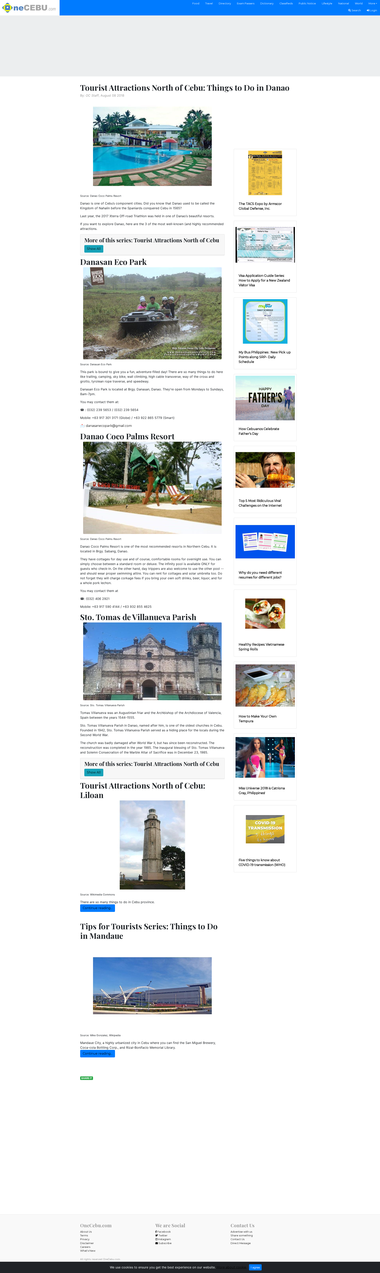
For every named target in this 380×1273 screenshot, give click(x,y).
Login (373, 10)
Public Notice (307, 3)
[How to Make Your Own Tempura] (265, 685)
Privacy (84, 1239)
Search (356, 10)
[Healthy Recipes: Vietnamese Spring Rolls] (265, 613)
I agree (255, 1267)
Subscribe (165, 1243)
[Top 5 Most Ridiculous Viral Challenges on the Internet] (265, 470)
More (372, 3)
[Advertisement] (190, 45)
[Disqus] (152, 1161)
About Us (86, 1231)
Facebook (164, 1231)
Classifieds (286, 3)
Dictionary (267, 3)
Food (195, 3)
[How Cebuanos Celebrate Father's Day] (265, 398)
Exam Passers (245, 3)
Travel (209, 3)
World (359, 3)
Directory (225, 3)
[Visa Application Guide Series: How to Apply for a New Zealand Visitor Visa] (265, 244)
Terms (84, 1235)
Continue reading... (97, 908)
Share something (242, 1235)
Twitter (162, 1235)
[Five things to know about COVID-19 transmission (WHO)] (265, 829)
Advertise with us (241, 1231)
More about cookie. (232, 1267)
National (343, 3)
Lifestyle (327, 3)
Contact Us (237, 1239)
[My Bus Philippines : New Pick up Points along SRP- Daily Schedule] (265, 321)
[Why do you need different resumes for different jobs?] (265, 541)
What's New (87, 1250)
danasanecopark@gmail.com (109, 426)
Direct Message (241, 1243)
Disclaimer (87, 1243)
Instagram (164, 1239)
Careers (85, 1246)
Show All (94, 249)
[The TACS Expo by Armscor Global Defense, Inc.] (265, 173)
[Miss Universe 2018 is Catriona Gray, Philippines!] (265, 757)
